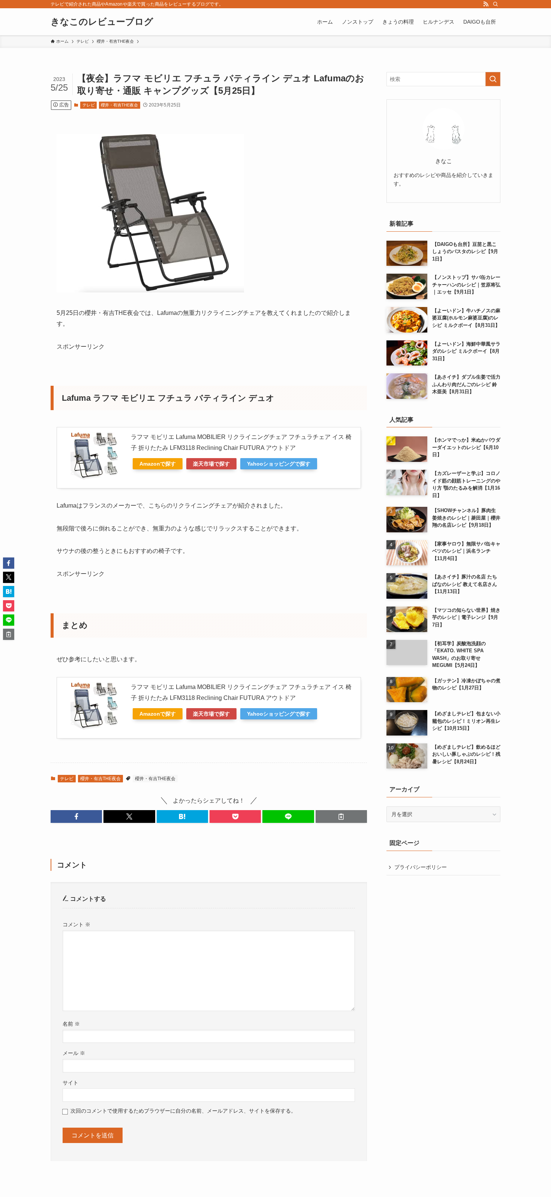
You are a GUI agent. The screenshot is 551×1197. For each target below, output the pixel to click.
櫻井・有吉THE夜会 (119, 105)
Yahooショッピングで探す (278, 464)
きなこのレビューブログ (102, 21)
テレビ (88, 105)
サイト (70, 1083)
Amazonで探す (157, 464)
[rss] (486, 4)
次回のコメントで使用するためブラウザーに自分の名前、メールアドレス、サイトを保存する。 (183, 1111)
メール (74, 1053)
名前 (71, 1024)
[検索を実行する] (492, 79)
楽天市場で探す (211, 464)
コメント (76, 924)
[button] (76, 816)
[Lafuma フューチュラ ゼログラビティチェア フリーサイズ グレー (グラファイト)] (150, 290)
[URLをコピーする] (341, 816)
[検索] (495, 4)
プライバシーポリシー (420, 867)
